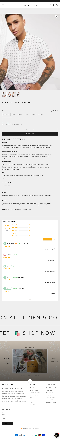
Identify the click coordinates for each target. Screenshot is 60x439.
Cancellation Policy (50, 397)
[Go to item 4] (18, 94)
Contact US (32, 404)
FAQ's (31, 402)
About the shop (33, 387)
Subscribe (7, 423)
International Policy (50, 400)
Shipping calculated (12, 124)
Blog (31, 397)
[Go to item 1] (4, 94)
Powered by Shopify (36, 431)
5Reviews (7, 230)
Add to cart (30, 129)
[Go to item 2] (9, 94)
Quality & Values (34, 390)
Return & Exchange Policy (52, 387)
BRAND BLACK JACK (8, 99)
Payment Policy (49, 392)
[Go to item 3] (14, 94)
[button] (28, 298)
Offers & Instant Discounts (36, 395)
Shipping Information (51, 402)
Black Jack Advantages (35, 392)
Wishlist (32, 400)
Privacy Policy (49, 390)
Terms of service (49, 395)
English (35, 428)
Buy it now (30, 134)
